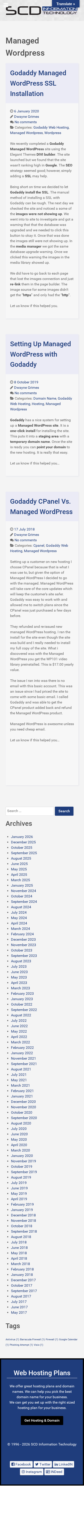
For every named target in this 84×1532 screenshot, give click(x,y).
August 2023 (21, 961)
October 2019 (21, 1166)
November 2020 (23, 1107)
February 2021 (22, 1091)
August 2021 (21, 1069)
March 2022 (20, 1042)
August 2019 (21, 1177)
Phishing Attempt (21, 1344)
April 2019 (19, 1199)
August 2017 (21, 1296)
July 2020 (19, 1129)
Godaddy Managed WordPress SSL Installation (38, 83)
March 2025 (20, 880)
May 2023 (19, 977)
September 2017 (24, 1291)
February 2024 (22, 934)
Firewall (52, 1339)
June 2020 (19, 1134)
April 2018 (19, 1258)
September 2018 (24, 1231)
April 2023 (19, 983)
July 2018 (19, 1242)
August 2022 (21, 1015)
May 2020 (19, 1139)
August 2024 (21, 907)
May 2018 (19, 1253)
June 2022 (19, 1026)
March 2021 (20, 1085)
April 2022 (19, 1037)
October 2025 (21, 847)
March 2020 (20, 1150)
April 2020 (19, 1145)
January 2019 (22, 1210)
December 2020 (23, 1101)
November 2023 (23, 945)
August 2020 (21, 1123)
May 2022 (19, 1031)
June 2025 (19, 864)
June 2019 (19, 1188)
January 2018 (22, 1274)
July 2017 (19, 1302)
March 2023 (20, 988)
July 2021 (19, 1074)
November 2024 (23, 891)
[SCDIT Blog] (42, 10)
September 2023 (24, 956)
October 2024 (21, 896)
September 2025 (24, 853)
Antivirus (12, 1339)
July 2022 (19, 1020)
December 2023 (23, 939)
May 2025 (19, 869)
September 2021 (24, 1064)
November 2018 (23, 1220)
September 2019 (24, 1172)
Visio (38, 1344)
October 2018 (21, 1226)
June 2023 (19, 972)
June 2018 (19, 1247)
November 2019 (23, 1161)
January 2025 (22, 885)
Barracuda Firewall (32, 1339)
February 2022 (22, 1047)
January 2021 (22, 1096)
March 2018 (20, 1264)
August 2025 (21, 858)
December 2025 (23, 842)
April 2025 (19, 874)
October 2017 (21, 1285)
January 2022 (22, 1053)
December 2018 (23, 1215)
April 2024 (19, 923)
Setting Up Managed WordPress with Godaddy (40, 354)
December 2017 (23, 1280)
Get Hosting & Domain (42, 1420)
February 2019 (22, 1204)
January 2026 (22, 837)
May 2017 (19, 1312)
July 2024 (19, 912)
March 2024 (20, 928)
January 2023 (22, 999)
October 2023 (21, 950)
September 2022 (24, 1010)
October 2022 (21, 1004)
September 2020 (24, 1118)
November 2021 (23, 1058)
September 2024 (24, 901)
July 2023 (19, 966)
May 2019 (19, 1193)
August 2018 (21, 1237)
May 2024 (19, 918)
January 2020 (22, 1156)
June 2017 (19, 1307)
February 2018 (22, 1269)
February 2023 (22, 993)
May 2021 (19, 1080)
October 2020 (21, 1112)
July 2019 (19, 1183)
